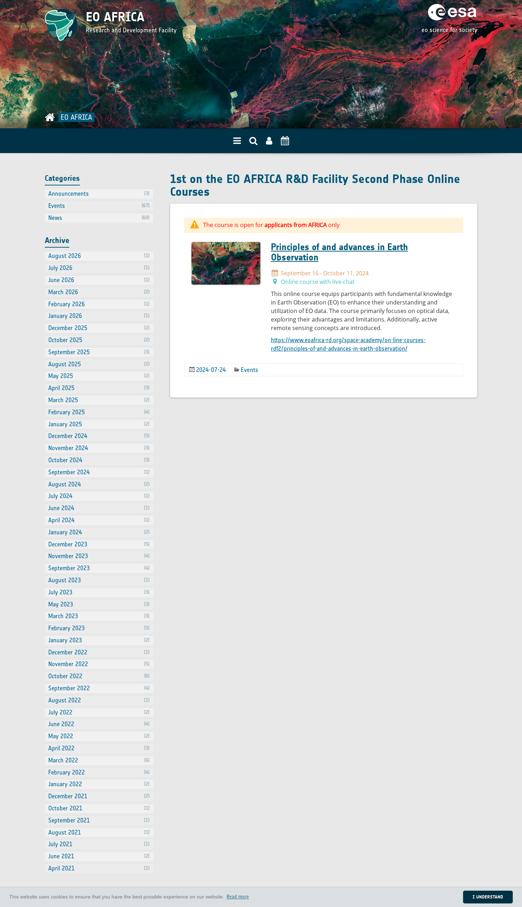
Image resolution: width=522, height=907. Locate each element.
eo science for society (449, 30)
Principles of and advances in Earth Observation (339, 252)
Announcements (98, 193)
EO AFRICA (115, 17)
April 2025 (98, 388)
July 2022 (98, 712)
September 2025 (98, 352)
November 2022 (98, 664)
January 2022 (98, 784)
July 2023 (98, 592)
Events (249, 370)
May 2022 (98, 736)
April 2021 (98, 868)
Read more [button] (238, 897)
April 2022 (98, 748)
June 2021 (98, 856)
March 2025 (98, 400)
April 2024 (98, 520)
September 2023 (98, 568)
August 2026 (98, 255)
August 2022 (98, 700)
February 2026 (98, 304)
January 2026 (98, 315)
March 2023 (98, 616)
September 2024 (98, 472)
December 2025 (98, 327)
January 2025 (98, 424)
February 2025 (98, 412)
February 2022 (98, 772)
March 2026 (98, 292)
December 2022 (98, 652)
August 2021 (98, 832)
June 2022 (98, 724)
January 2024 (98, 532)
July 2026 (98, 267)
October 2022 (98, 676)
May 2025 (98, 375)
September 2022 (98, 688)
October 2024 (98, 460)
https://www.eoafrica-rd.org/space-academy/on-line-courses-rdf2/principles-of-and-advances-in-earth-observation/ (348, 344)
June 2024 (98, 508)
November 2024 (98, 448)
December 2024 (98, 435)
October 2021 (98, 808)
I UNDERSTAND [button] (488, 897)
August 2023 (98, 580)
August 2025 (98, 364)
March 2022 (98, 760)
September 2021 (98, 820)
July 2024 (98, 496)
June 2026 (98, 280)
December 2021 (98, 796)
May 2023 (98, 604)
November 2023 (98, 556)
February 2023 (98, 628)
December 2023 (98, 544)
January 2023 (98, 640)
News (98, 217)
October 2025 (98, 340)
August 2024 (98, 484)
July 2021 (98, 844)
